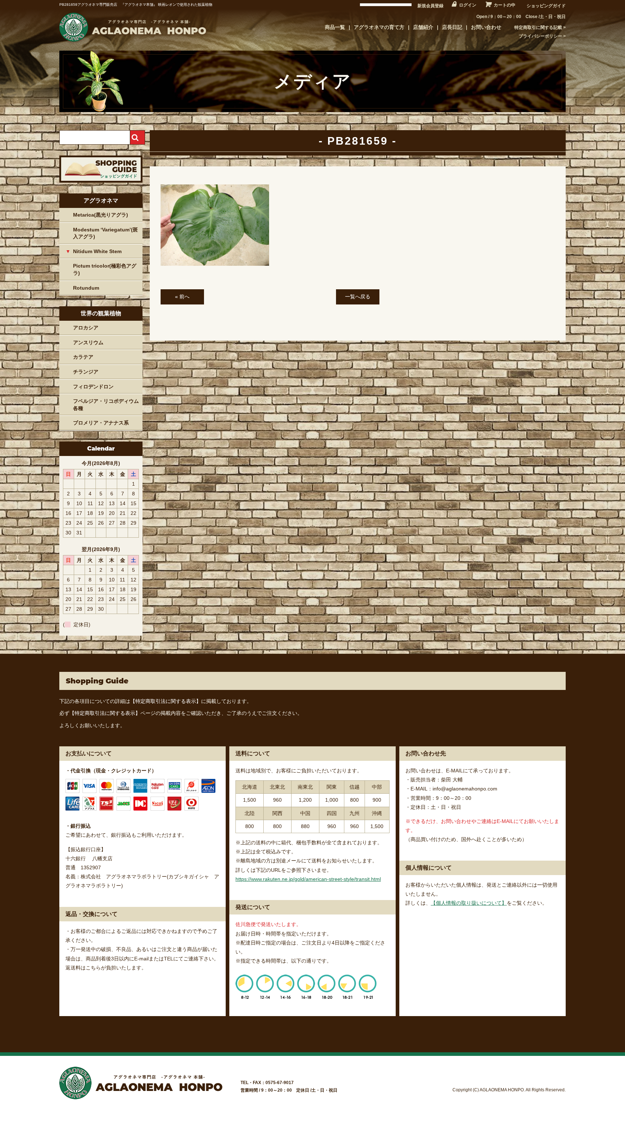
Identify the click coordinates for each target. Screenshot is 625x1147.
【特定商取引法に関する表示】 (165, 701)
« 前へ (182, 296)
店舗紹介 (423, 27)
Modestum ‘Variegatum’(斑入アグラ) (105, 233)
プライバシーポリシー (540, 36)
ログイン (467, 5)
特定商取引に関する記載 (538, 27)
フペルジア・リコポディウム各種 (106, 404)
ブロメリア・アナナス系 (101, 423)
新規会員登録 (430, 5)
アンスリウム (88, 342)
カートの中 (504, 5)
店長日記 (452, 27)
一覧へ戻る (357, 296)
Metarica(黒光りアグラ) (100, 215)
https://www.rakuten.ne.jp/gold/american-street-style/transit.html (308, 879)
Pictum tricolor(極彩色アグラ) (104, 269)
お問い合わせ (486, 27)
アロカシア (85, 328)
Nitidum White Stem (97, 251)
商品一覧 (335, 27)
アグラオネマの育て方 (379, 27)
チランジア (85, 372)
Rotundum (86, 288)
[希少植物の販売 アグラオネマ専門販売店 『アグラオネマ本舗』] (131, 41)
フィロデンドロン (93, 386)
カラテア (83, 357)
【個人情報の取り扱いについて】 (469, 903)
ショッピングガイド (546, 5)
